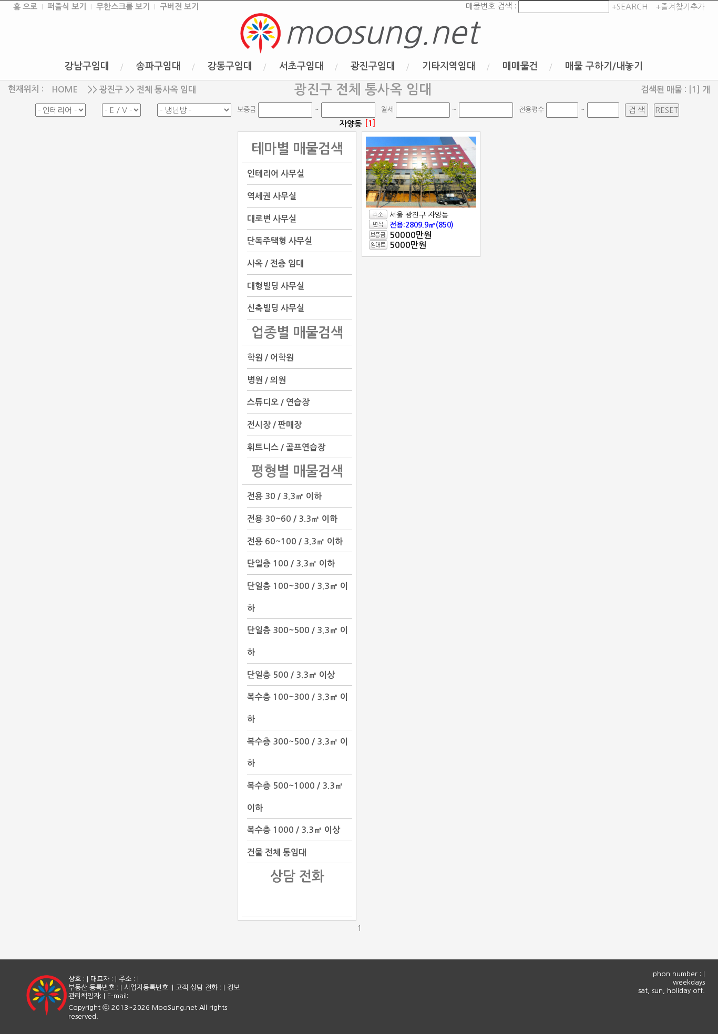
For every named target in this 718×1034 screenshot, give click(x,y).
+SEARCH (628, 7)
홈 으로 (25, 7)
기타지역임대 (449, 66)
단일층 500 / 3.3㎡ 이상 (291, 674)
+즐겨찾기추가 (680, 7)
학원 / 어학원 (270, 357)
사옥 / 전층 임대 (275, 263)
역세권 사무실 (271, 196)
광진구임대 (373, 66)
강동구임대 (230, 66)
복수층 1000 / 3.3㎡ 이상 (293, 830)
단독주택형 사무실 (279, 241)
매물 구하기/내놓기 (604, 66)
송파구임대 (158, 66)
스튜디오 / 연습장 (278, 402)
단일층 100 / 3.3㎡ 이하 (291, 563)
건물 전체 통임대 (276, 852)
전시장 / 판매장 (274, 425)
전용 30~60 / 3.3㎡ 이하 (292, 519)
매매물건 (520, 66)
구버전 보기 (179, 7)
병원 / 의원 (266, 380)
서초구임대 (301, 66)
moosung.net (381, 32)
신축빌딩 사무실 (275, 308)
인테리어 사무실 (275, 174)
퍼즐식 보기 (66, 7)
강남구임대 (87, 66)
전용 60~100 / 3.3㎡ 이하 (295, 541)
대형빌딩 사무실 (275, 285)
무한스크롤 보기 (123, 7)
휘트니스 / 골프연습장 (286, 447)
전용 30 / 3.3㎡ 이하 (284, 496)
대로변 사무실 (271, 218)
